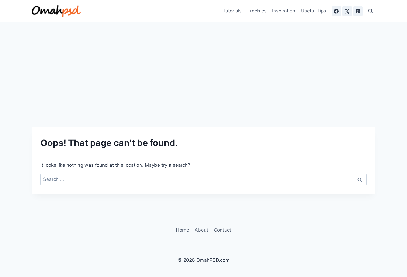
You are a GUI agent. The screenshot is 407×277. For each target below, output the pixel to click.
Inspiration (283, 11)
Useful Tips (313, 11)
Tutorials (232, 11)
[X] (347, 11)
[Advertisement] (203, 63)
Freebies (257, 11)
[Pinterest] (358, 11)
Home (182, 230)
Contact (222, 230)
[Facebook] (336, 11)
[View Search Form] (370, 11)
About (201, 230)
